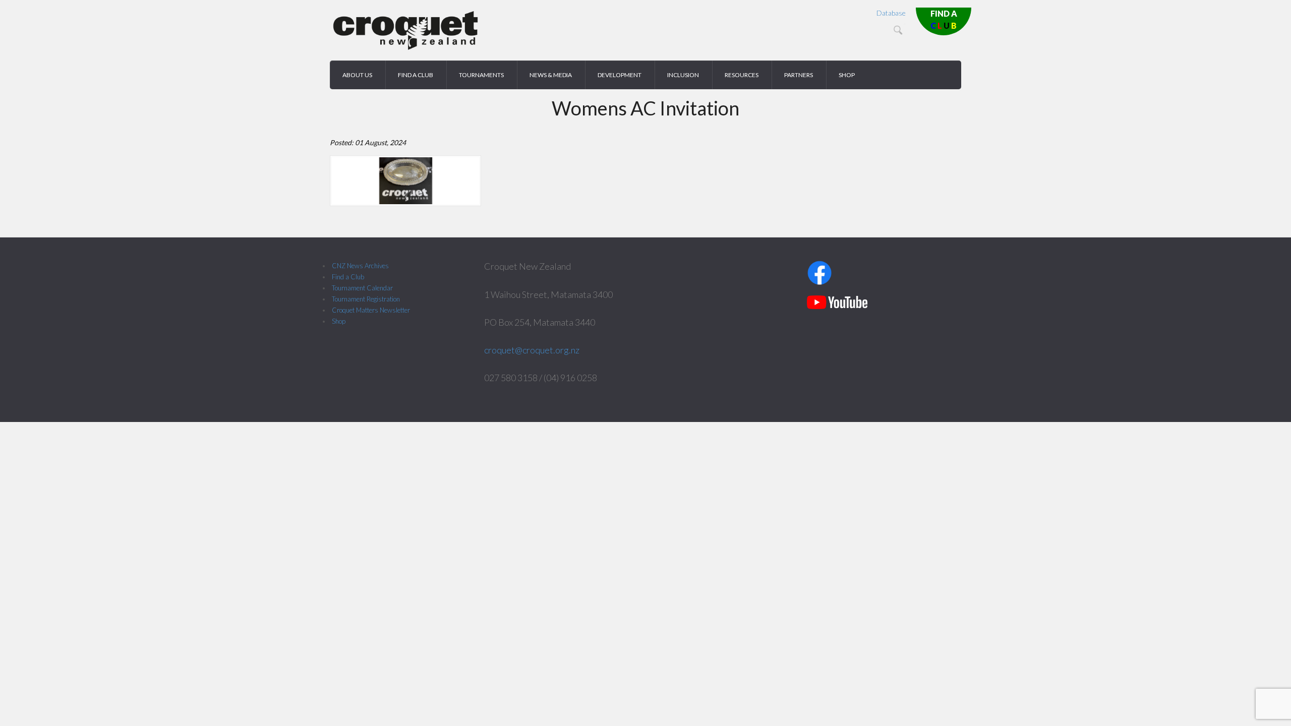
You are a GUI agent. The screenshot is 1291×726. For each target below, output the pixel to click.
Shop (338, 321)
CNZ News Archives (360, 266)
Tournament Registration (366, 299)
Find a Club (348, 277)
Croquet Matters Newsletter (371, 310)
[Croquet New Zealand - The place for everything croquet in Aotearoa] (405, 48)
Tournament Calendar (362, 288)
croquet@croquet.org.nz (531, 349)
